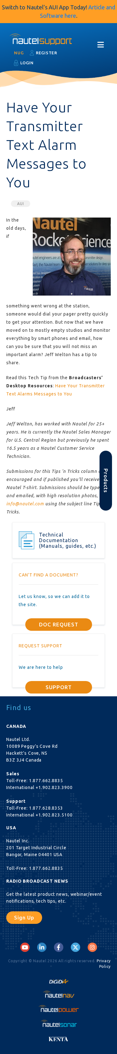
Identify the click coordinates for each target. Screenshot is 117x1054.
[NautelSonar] (58, 1023)
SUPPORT (59, 687)
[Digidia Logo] (58, 980)
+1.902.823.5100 (54, 814)
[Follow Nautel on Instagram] (92, 947)
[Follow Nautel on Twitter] (75, 947)
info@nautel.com (25, 503)
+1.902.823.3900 (54, 787)
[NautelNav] (58, 994)
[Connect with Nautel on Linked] (41, 947)
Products (106, 480)
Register (46, 53)
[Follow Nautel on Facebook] (58, 947)
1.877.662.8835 (46, 780)
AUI (20, 204)
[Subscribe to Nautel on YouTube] (25, 947)
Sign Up (24, 917)
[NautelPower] (58, 1008)
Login (27, 63)
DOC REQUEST (58, 624)
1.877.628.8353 (46, 808)
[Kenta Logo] (58, 1037)
